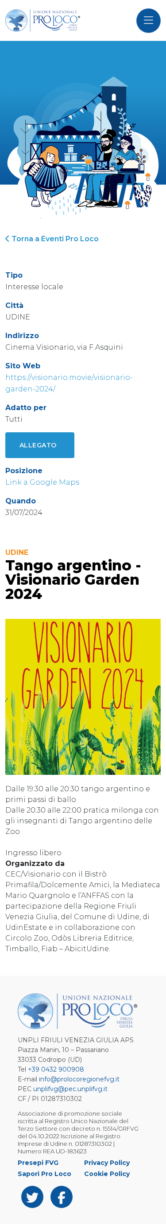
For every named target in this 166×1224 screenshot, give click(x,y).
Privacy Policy (107, 1163)
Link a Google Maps (42, 482)
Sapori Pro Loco (44, 1174)
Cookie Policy (107, 1174)
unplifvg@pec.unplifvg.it (70, 1089)
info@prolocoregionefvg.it (79, 1079)
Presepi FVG (38, 1163)
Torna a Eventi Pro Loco (54, 239)
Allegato (38, 445)
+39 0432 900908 (56, 1069)
